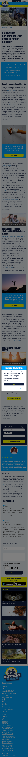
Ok (14, 384)
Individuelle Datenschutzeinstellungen (14, 388)
